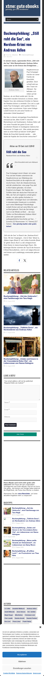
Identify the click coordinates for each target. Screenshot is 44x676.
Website (7, 417)
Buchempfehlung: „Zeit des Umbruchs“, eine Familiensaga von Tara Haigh (21, 297)
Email (6, 410)
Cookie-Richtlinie (9, 673)
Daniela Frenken (32, 618)
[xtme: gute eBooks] (22, 10)
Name (6, 402)
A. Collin (7, 608)
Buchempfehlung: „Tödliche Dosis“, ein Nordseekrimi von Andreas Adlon (21, 328)
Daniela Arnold (19, 618)
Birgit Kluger (9, 615)
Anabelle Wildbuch (18, 608)
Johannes (15, 55)
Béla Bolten (19, 615)
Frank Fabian (27, 621)
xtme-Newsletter (24, 494)
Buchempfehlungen (28, 55)
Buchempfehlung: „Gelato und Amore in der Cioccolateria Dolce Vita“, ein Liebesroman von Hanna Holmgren (21, 361)
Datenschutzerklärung (24, 673)
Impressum (37, 673)
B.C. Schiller (31, 612)
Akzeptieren (22, 655)
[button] (40, 627)
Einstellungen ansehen (22, 668)
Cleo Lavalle (8, 618)
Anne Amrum (21, 612)
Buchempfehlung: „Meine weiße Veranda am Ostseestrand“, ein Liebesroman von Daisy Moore (24, 543)
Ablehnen (22, 661)
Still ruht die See (16, 151)
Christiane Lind (30, 615)
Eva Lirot (7, 621)
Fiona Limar (16, 621)
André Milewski (9, 612)
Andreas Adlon (32, 608)
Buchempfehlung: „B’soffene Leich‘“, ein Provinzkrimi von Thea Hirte (25, 553)
